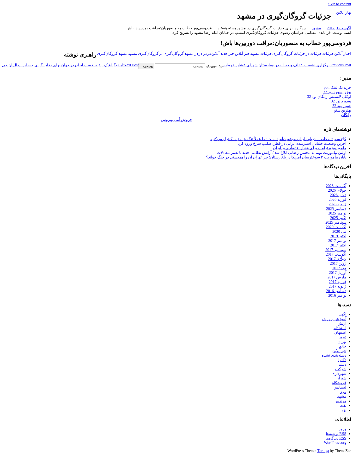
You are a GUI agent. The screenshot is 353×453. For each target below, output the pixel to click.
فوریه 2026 (337, 199)
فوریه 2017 (337, 282)
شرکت (340, 369)
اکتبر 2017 (338, 245)
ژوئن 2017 (338, 263)
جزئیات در (314, 53)
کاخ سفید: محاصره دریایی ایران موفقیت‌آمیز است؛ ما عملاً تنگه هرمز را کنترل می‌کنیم (278, 139)
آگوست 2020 (336, 227)
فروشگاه (339, 383)
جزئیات (328, 53)
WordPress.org (335, 442)
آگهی (342, 314)
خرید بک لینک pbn (337, 87)
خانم (342, 346)
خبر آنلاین (242, 53)
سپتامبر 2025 (335, 222)
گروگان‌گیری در (171, 53)
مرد (343, 392)
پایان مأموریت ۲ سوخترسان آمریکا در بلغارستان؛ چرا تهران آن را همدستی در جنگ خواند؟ (276, 157)
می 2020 (339, 231)
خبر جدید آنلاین (222, 53)
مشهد (316, 28)
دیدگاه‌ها (336, 438)
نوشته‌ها (336, 434)
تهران (342, 342)
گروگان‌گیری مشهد (143, 53)
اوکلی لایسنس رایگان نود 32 (329, 96)
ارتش (342, 323)
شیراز (341, 378)
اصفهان (340, 332)
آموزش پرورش (334, 319)
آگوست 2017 (336, 254)
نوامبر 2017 (337, 241)
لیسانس (340, 387)
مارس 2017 (337, 277)
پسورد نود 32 (341, 101)
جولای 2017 (337, 259)
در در (203, 53)
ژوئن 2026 (338, 195)
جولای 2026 (337, 190)
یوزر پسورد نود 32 (337, 92)
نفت (343, 405)
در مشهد (191, 53)
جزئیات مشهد (261, 53)
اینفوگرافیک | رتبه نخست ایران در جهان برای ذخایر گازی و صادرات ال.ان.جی (70, 65)
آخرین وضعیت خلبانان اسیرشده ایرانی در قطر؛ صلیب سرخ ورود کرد (292, 143)
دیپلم (342, 364)
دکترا (342, 360)
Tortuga (323, 451)
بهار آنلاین (343, 12)
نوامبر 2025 (337, 213)
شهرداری (339, 373)
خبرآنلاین (339, 351)
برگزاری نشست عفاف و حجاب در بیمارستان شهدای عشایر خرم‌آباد (287, 65)
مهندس (340, 401)
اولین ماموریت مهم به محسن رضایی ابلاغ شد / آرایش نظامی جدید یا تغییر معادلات (281, 153)
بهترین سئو (342, 110)
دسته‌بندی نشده (334, 355)
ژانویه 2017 (337, 286)
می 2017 (339, 268)
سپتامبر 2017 (335, 250)
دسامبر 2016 (336, 291)
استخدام (339, 328)
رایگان (346, 115)
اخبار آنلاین (342, 53)
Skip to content (339, 4)
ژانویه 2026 (337, 204)
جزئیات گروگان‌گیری (288, 53)
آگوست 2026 (336, 186)
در (209, 53)
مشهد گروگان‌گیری (112, 53)
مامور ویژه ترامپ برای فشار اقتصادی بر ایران (309, 148)
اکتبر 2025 (338, 218)
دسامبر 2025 (336, 209)
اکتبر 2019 (338, 236)
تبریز (342, 337)
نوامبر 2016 (337, 295)
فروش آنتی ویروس (176, 120)
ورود (342, 429)
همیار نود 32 (341, 106)
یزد (343, 410)
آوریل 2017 (337, 273)
